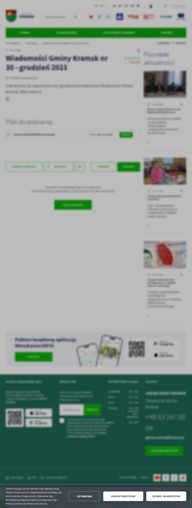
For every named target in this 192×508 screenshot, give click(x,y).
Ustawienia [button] (84, 496)
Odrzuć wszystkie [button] (123, 496)
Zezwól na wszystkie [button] (166, 496)
